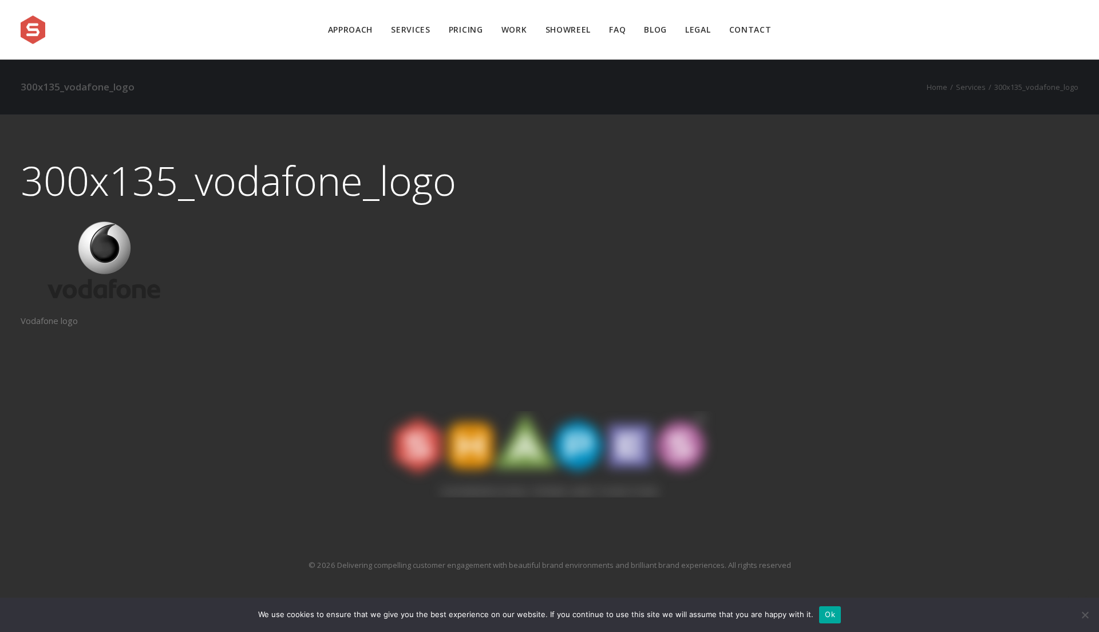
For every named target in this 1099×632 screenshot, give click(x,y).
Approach (350, 29)
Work (514, 29)
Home (937, 87)
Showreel (568, 29)
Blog (655, 29)
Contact (750, 29)
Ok (830, 614)
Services (410, 29)
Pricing (466, 29)
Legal (698, 29)
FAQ (617, 29)
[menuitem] (350, 30)
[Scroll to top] (1077, 586)
